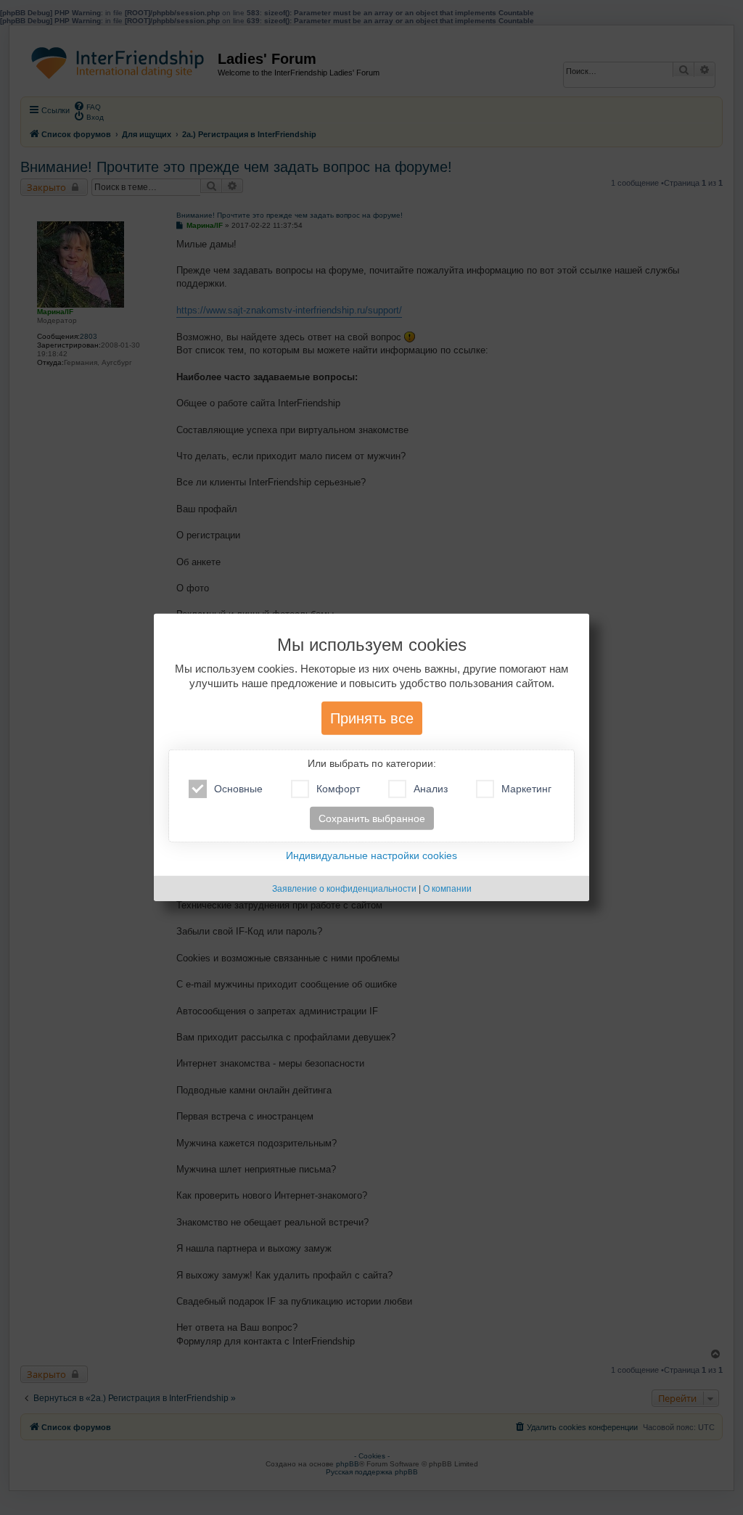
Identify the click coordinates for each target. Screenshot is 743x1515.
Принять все (372, 718)
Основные (238, 789)
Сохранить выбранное (372, 818)
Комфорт (338, 789)
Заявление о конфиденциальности (344, 889)
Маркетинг (526, 789)
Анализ (431, 789)
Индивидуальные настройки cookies (371, 855)
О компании (447, 889)
